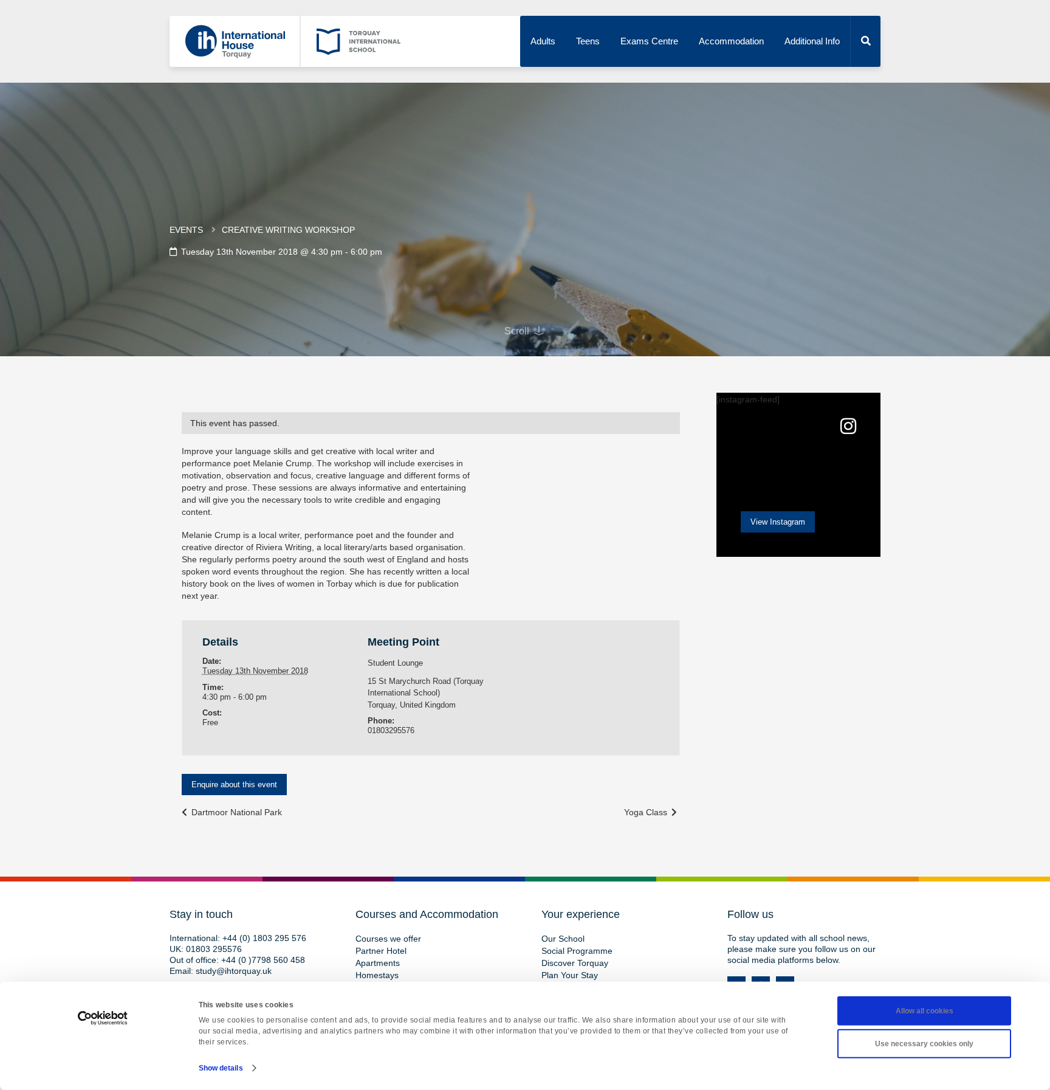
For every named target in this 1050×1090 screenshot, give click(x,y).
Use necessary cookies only (924, 1044)
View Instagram (777, 521)
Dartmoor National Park (235, 812)
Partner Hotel (381, 951)
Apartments (377, 963)
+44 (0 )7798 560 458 (263, 960)
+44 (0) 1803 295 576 (264, 938)
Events (186, 230)
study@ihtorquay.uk (234, 971)
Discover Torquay (574, 963)
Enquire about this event (234, 784)
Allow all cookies (924, 1011)
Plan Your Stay (569, 975)
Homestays (377, 975)
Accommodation (731, 41)
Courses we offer (388, 938)
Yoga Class (647, 812)
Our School (563, 938)
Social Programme (576, 951)
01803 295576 (214, 949)
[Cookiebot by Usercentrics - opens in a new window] (103, 1018)
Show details (221, 1068)
